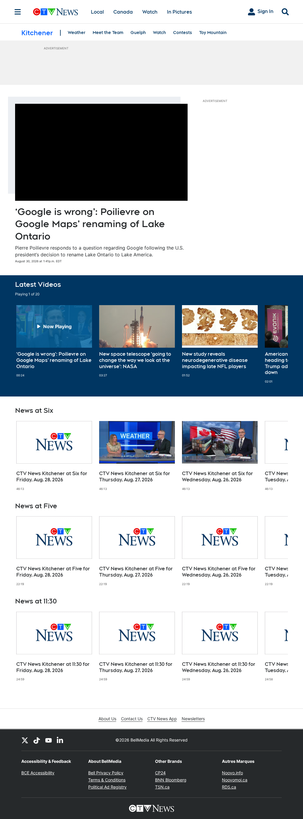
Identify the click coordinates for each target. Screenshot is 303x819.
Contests (182, 32)
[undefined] (54, 341)
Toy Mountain (213, 32)
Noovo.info (232, 772)
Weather (77, 32)
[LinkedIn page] (60, 740)
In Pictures (179, 12)
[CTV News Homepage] (55, 11)
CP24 (160, 772)
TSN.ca (162, 786)
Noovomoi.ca (234, 779)
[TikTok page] (36, 740)
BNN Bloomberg (170, 779)
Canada (123, 12)
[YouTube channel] (48, 740)
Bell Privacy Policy (105, 772)
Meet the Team (108, 32)
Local (97, 12)
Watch (149, 12)
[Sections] (18, 12)
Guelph (138, 32)
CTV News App (162, 718)
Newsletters (193, 718)
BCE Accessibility (37, 772)
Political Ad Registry (107, 786)
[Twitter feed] (24, 740)
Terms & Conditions (106, 779)
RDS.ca (229, 786)
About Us (107, 718)
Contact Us (132, 718)
